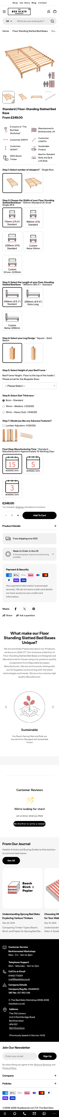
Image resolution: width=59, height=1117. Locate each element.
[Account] (49, 11)
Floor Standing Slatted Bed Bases (30, 31)
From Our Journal (16, 844)
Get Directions (17, 1028)
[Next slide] (53, 707)
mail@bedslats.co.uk (19, 979)
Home (5, 31)
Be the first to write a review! (29, 823)
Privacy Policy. (9, 1068)
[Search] (52, 21)
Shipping (19, 507)
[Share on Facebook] (15, 609)
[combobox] (29, 21)
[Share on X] (24, 609)
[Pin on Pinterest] (33, 609)
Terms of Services (42, 1064)
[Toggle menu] (4, 11)
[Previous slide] (6, 707)
